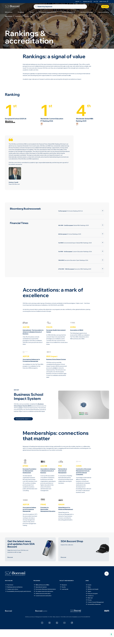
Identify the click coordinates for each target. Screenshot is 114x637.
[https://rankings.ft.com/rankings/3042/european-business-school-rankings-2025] (102, 233)
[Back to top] (106, 573)
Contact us (105, 6)
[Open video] (83, 405)
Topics (32, 12)
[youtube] (64, 622)
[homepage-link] (12, 6)
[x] (49, 622)
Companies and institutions (47, 12)
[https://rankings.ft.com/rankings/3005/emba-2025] (102, 268)
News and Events (103, 12)
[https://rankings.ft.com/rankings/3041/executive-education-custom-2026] (102, 251)
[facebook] (42, 622)
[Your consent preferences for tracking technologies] (111, 634)
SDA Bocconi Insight (86, 12)
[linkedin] (57, 622)
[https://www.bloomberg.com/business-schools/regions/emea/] (102, 210)
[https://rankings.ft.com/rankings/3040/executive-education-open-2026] (102, 260)
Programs (21, 12)
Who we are (8, 12)
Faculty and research (68, 12)
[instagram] (71, 622)
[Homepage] (15, 573)
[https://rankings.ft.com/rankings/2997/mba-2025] (102, 225)
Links (87, 580)
